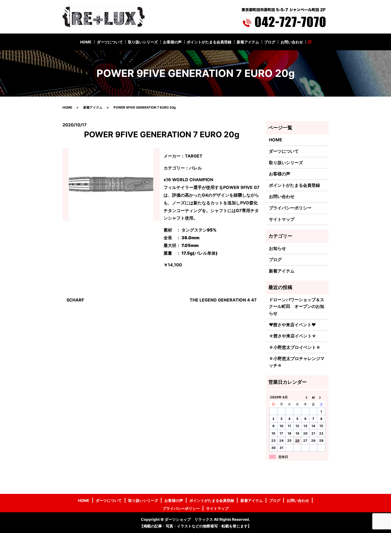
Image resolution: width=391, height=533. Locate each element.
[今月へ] (313, 397)
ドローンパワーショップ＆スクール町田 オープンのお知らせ (296, 306)
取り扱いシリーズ (143, 42)
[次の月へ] (321, 397)
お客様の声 (172, 42)
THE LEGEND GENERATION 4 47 (223, 300)
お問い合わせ (292, 42)
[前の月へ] (305, 397)
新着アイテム (248, 42)
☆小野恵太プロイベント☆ (295, 347)
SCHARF (75, 300)
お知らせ (277, 248)
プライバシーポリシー (290, 207)
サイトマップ (281, 219)
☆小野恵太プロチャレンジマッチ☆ (297, 362)
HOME (85, 42)
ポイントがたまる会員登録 (209, 42)
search (312, 42)
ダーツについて (110, 42)
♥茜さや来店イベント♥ (292, 324)
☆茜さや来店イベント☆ (292, 335)
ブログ (269, 42)
